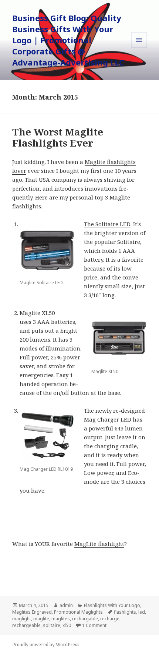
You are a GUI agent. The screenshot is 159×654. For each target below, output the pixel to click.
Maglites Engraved (32, 612)
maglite (41, 619)
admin (66, 605)
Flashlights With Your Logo (112, 605)
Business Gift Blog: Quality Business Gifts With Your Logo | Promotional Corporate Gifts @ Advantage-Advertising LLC (68, 40)
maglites (60, 619)
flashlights (125, 612)
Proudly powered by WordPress (46, 644)
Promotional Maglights (78, 612)
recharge (109, 619)
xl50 (66, 625)
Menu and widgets (139, 47)
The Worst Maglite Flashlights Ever (57, 137)
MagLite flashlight (99, 543)
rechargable (85, 619)
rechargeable (26, 625)
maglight (21, 619)
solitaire (51, 625)
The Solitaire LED (107, 224)
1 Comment (94, 625)
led (141, 612)
